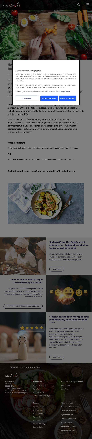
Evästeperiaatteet (64, 91)
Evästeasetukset (27, 98)
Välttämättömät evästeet (49, 98)
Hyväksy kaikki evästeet (67, 98)
